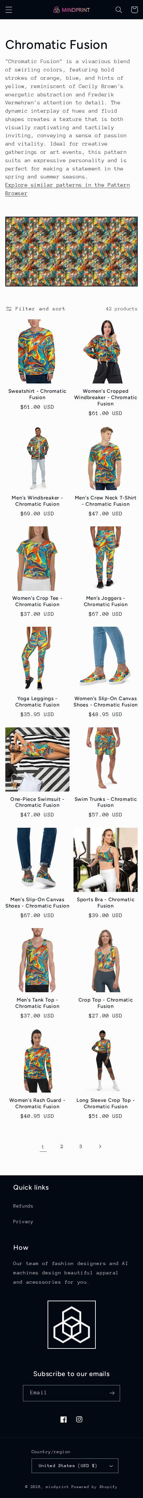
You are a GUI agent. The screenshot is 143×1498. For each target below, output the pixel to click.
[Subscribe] (111, 1393)
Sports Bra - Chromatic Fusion (106, 903)
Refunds (23, 1206)
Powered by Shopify (95, 1487)
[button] (8, 9)
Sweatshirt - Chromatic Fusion (37, 394)
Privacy (23, 1221)
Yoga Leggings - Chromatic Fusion (37, 702)
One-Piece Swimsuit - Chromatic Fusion (37, 802)
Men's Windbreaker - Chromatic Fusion (37, 501)
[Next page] (99, 1146)
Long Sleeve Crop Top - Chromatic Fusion (105, 1103)
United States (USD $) (68, 1465)
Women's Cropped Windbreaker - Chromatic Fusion (105, 397)
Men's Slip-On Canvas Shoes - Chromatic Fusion (37, 903)
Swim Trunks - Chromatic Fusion (105, 802)
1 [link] (43, 1146)
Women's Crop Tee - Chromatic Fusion (37, 601)
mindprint (57, 1487)
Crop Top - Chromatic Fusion (105, 1003)
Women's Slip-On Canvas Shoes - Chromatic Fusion (105, 702)
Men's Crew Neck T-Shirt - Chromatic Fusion (106, 501)
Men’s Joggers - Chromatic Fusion (106, 601)
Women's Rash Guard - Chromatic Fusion (37, 1103)
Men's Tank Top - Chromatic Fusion (37, 1003)
